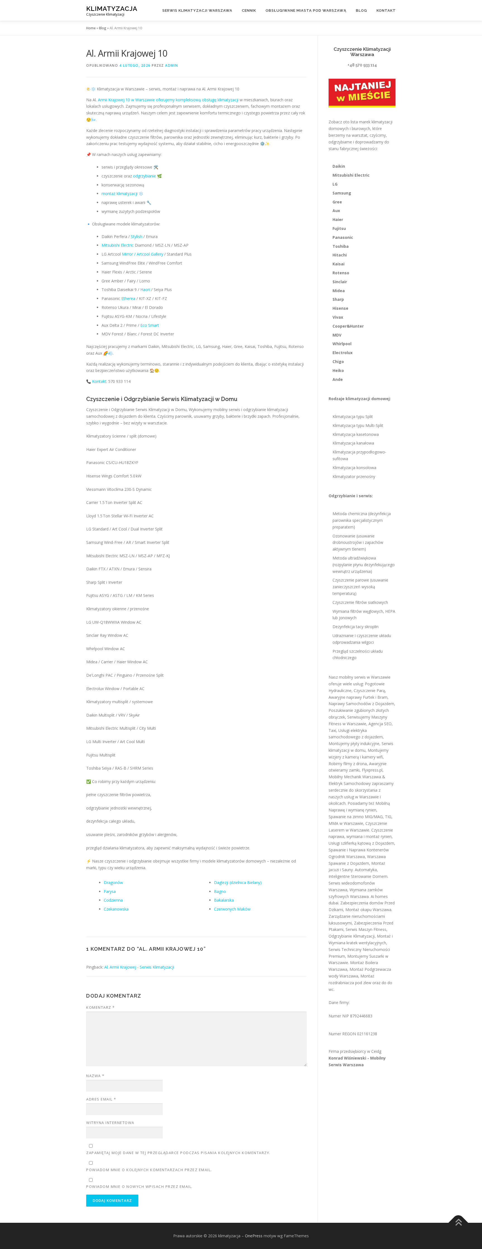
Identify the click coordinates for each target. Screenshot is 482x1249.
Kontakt (386, 10)
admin (171, 65)
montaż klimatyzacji (120, 193)
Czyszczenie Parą (369, 690)
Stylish (136, 236)
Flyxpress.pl (372, 770)
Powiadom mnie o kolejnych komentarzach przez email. (149, 1169)
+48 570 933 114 (362, 65)
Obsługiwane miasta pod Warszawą (306, 10)
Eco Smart (149, 325)
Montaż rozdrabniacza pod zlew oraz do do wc (360, 982)
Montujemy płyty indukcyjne (354, 743)
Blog (361, 10)
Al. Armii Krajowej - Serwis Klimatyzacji (139, 967)
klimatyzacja (112, 8)
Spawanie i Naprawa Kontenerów (359, 849)
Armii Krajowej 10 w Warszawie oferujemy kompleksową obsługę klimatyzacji (168, 99)
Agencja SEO (380, 723)
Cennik (249, 10)
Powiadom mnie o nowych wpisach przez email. (139, 1186)
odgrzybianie (144, 176)
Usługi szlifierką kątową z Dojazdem (361, 843)
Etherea (128, 298)
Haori (145, 289)
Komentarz (100, 1007)
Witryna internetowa (110, 1122)
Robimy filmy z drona (348, 763)
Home (91, 28)
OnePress (253, 1235)
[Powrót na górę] (458, 1223)
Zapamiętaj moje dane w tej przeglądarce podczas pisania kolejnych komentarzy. (178, 1152)
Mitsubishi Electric (118, 245)
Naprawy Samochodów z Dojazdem (361, 703)
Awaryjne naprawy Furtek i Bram (358, 697)
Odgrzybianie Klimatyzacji (352, 936)
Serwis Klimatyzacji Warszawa (197, 10)
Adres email (101, 1099)
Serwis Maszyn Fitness (366, 929)
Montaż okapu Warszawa (368, 909)
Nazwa (95, 1075)
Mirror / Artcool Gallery (142, 254)
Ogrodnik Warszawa (347, 856)
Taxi (332, 730)
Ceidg (376, 1051)
